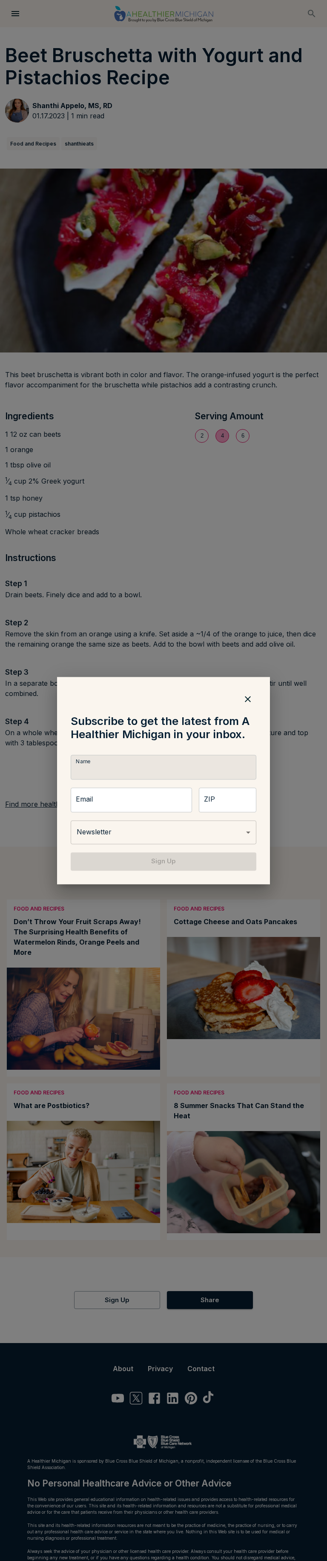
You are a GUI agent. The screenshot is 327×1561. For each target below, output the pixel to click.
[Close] (247, 698)
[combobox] (163, 833)
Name (83, 762)
